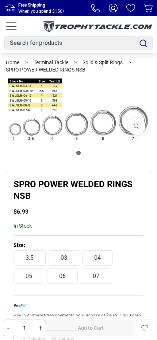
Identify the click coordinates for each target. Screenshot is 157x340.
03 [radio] (64, 257)
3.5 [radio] (30, 257)
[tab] (78, 153)
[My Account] (113, 8)
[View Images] (136, 126)
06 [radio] (62, 276)
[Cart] (148, 8)
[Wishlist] (130, 8)
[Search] (143, 43)
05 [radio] (29, 276)
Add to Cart (91, 328)
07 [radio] (96, 276)
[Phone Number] (95, 8)
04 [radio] (97, 257)
